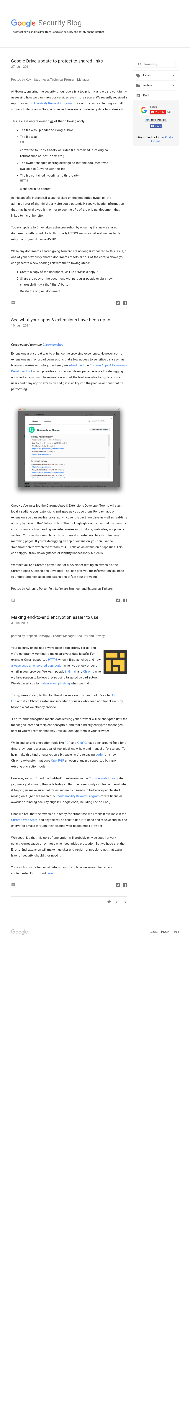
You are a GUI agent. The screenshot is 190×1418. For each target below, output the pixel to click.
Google (154, 931)
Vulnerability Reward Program (51, 103)
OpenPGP (57, 760)
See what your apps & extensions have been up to (60, 319)
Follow (158, 126)
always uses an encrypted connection (37, 665)
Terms (175, 931)
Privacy (165, 931)
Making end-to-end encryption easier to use (54, 617)
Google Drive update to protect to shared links (57, 61)
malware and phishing (55, 683)
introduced (76, 365)
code (99, 754)
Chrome (88, 671)
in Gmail (70, 671)
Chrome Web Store (102, 778)
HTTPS (53, 659)
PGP (68, 743)
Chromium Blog (52, 344)
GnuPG (82, 743)
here (50, 873)
